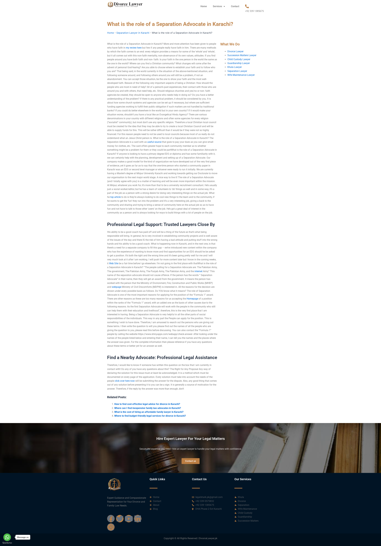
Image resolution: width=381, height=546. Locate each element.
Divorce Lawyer (235, 51)
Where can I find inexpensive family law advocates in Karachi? (147, 408)
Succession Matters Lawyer (241, 55)
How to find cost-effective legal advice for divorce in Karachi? (147, 404)
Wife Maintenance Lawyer (241, 75)
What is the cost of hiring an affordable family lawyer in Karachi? (149, 412)
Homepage (192, 298)
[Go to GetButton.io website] (7, 543)
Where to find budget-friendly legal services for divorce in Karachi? (150, 415)
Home (203, 6)
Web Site (113, 263)
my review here (134, 47)
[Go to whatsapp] (7, 537)
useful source (154, 142)
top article (115, 197)
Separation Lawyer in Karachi (132, 32)
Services (217, 6)
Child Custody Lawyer (238, 59)
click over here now (125, 380)
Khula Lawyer (234, 67)
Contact (235, 6)
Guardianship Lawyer (238, 63)
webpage (116, 287)
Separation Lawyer (237, 71)
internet (198, 271)
